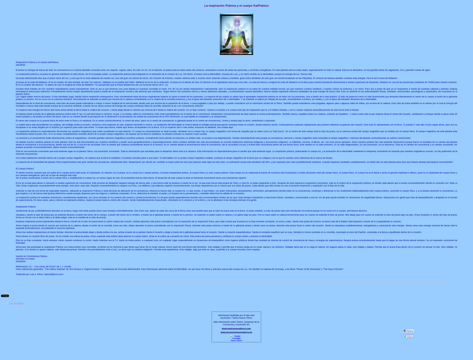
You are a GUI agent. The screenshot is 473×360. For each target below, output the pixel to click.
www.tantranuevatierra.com (236, 328)
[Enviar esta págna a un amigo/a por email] (13, 304)
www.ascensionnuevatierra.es (236, 332)
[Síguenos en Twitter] (408, 337)
